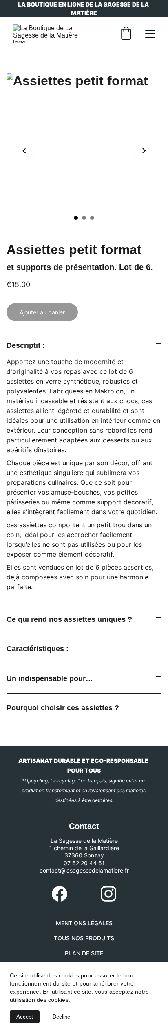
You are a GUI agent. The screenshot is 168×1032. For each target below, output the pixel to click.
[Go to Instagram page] (108, 894)
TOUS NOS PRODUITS (84, 938)
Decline (61, 1017)
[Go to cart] (126, 34)
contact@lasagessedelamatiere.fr (84, 870)
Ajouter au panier (42, 312)
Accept (24, 1017)
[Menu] (150, 34)
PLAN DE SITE (84, 953)
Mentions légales (84, 922)
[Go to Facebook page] (59, 894)
